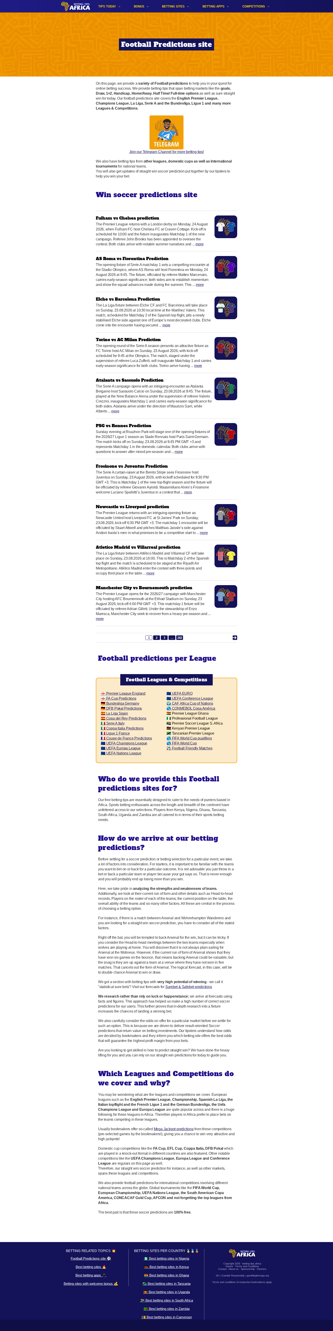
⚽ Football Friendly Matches (189, 748)
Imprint (229, 1266)
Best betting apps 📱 (90, 1275)
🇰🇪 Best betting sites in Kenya (166, 1267)
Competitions (253, 6)
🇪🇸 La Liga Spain (114, 713)
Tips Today (107, 6)
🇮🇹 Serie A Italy (113, 723)
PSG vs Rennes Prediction (123, 426)
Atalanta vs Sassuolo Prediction (130, 380)
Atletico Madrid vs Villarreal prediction (138, 547)
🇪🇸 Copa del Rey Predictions (123, 718)
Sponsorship (248, 1269)
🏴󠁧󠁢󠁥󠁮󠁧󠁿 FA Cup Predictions (118, 698)
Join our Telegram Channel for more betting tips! (166, 152)
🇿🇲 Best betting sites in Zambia (167, 1309)
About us (234, 1269)
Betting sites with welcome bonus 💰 (91, 1284)
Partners (261, 1269)
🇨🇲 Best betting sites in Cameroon (166, 1317)
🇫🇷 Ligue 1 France (115, 733)
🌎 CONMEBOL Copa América (190, 708)
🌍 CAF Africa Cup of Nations (189, 703)
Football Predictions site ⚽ (91, 1258)
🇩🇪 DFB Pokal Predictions (121, 708)
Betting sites (173, 6)
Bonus (139, 6)
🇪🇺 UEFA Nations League (121, 753)
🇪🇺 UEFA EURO (179, 693)
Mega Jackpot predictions (174, 1129)
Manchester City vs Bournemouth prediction (144, 588)
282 (179, 637)
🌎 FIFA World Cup (181, 743)
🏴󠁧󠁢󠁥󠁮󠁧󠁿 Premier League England (123, 693)
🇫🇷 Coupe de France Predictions (126, 738)
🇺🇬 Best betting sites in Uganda (166, 1292)
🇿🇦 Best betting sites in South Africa (166, 1300)
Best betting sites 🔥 (91, 1267)
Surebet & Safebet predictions (188, 987)
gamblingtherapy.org (258, 1275)
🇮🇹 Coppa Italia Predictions (122, 728)
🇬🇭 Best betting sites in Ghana (166, 1275)
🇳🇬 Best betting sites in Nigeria (166, 1258)
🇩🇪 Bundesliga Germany (120, 703)
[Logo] (75, 6)
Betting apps (213, 6)
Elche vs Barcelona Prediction (128, 299)
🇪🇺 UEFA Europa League (121, 748)
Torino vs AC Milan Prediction (128, 339)
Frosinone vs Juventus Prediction (132, 466)
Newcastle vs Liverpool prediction (132, 507)
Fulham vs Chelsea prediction (127, 218)
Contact (222, 1269)
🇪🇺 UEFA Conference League (189, 698)
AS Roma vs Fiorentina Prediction (132, 258)
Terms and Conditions (247, 1266)
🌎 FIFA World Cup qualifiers (189, 738)
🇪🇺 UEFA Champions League (124, 743)
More (199, 244)
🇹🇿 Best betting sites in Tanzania (166, 1284)
